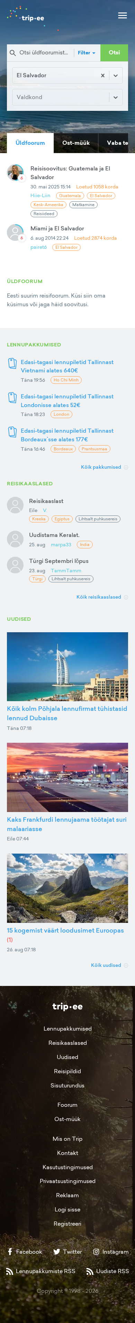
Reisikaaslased (67, 1043)
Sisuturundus (67, 1085)
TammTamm (66, 570)
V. (45, 510)
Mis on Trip (67, 1139)
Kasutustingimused (68, 1167)
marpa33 (61, 544)
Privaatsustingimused (68, 1181)
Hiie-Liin (40, 195)
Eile (33, 510)
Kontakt (67, 1153)
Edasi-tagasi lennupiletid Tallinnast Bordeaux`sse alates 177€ (67, 435)
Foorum (67, 1105)
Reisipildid (67, 1071)
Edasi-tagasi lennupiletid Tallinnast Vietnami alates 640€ (67, 366)
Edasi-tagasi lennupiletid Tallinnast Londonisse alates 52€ (67, 401)
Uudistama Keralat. (54, 535)
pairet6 (38, 247)
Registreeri (67, 1223)
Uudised (67, 1057)
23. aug (37, 570)
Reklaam (67, 1195)
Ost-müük (67, 1119)
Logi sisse (67, 1209)
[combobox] (17, 75)
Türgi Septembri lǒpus (59, 561)
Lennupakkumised (68, 1028)
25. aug (37, 544)
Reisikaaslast (46, 501)
